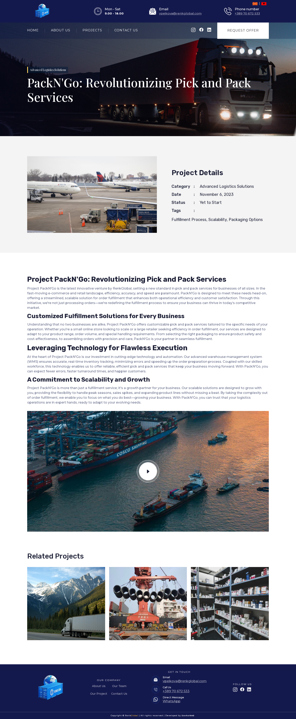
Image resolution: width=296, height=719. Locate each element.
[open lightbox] (148, 471)
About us (60, 30)
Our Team (119, 686)
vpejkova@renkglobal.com (180, 13)
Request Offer (243, 30)
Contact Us (119, 693)
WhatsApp (171, 701)
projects (92, 30)
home (33, 30)
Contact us (126, 30)
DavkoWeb (188, 715)
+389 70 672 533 (247, 13)
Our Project (98, 693)
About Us (99, 686)
